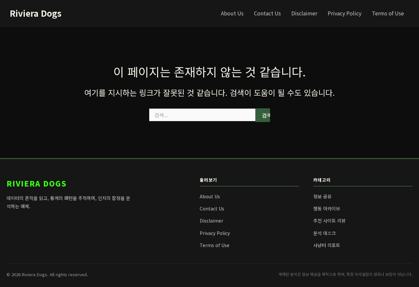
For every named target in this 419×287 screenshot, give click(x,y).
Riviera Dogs (36, 13)
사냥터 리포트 (326, 245)
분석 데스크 (324, 233)
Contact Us (267, 13)
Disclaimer (304, 13)
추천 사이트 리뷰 (329, 220)
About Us (232, 13)
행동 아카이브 (326, 208)
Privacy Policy (344, 13)
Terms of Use (388, 13)
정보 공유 (322, 196)
